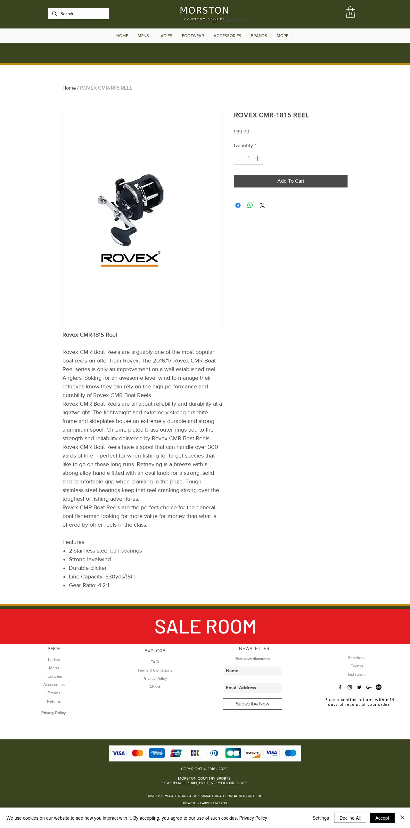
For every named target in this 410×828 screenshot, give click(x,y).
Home (69, 88)
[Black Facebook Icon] (340, 687)
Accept (382, 818)
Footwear (53, 676)
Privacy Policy (253, 818)
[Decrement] (239, 158)
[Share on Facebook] (238, 205)
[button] (350, 12)
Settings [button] (321, 818)
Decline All (350, 818)
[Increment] (257, 158)
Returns (54, 701)
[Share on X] (262, 205)
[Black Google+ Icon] (369, 687)
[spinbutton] (248, 158)
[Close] (402, 818)
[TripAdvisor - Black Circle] (378, 687)
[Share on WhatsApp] (250, 205)
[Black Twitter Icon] (359, 687)
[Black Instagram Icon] (350, 687)
